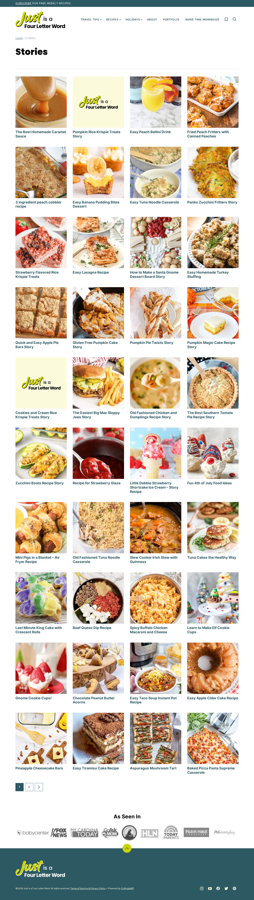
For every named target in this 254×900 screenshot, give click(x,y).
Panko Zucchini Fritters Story (212, 202)
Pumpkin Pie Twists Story (151, 343)
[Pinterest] (234, 888)
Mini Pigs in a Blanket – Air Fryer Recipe (37, 559)
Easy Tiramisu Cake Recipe (96, 768)
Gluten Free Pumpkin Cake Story (95, 345)
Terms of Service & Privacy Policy (88, 888)
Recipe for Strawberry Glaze (96, 483)
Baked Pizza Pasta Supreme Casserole (211, 770)
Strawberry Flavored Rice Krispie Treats (37, 274)
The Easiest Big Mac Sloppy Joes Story (96, 415)
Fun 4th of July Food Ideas (209, 483)
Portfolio (171, 19)
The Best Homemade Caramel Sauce (40, 134)
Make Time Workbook (202, 19)
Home (19, 38)
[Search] (234, 19)
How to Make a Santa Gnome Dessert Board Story (154, 274)
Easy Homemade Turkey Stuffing (208, 274)
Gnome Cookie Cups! (33, 698)
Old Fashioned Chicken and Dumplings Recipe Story (153, 415)
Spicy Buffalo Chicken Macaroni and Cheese (149, 630)
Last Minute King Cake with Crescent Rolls (38, 630)
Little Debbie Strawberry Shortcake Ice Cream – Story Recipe (154, 487)
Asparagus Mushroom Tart (153, 768)
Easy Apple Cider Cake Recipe (212, 698)
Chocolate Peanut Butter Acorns (94, 700)
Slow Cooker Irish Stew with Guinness (154, 559)
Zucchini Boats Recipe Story (39, 483)
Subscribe (23, 3)
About (152, 19)
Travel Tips (90, 19)
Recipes (112, 19)
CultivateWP (127, 888)
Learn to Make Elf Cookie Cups (208, 630)
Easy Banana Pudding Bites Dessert (96, 204)
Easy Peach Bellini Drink (150, 132)
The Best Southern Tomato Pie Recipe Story (210, 415)
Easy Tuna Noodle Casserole (154, 202)
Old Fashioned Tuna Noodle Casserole (96, 559)
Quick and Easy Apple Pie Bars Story (37, 345)
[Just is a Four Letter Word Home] (40, 19)
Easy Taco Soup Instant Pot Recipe (153, 700)
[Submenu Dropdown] (101, 20)
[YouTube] (210, 888)
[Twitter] (226, 888)
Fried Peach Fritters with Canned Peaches (208, 134)
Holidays (133, 19)
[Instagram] (202, 888)
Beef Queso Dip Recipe (92, 628)
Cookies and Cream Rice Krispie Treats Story (36, 415)
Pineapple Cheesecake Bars (39, 768)
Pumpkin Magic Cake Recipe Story (211, 345)
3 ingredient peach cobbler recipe (38, 204)
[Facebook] (218, 888)
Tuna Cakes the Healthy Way (211, 557)
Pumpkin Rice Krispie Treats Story (96, 134)
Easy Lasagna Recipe (91, 272)
